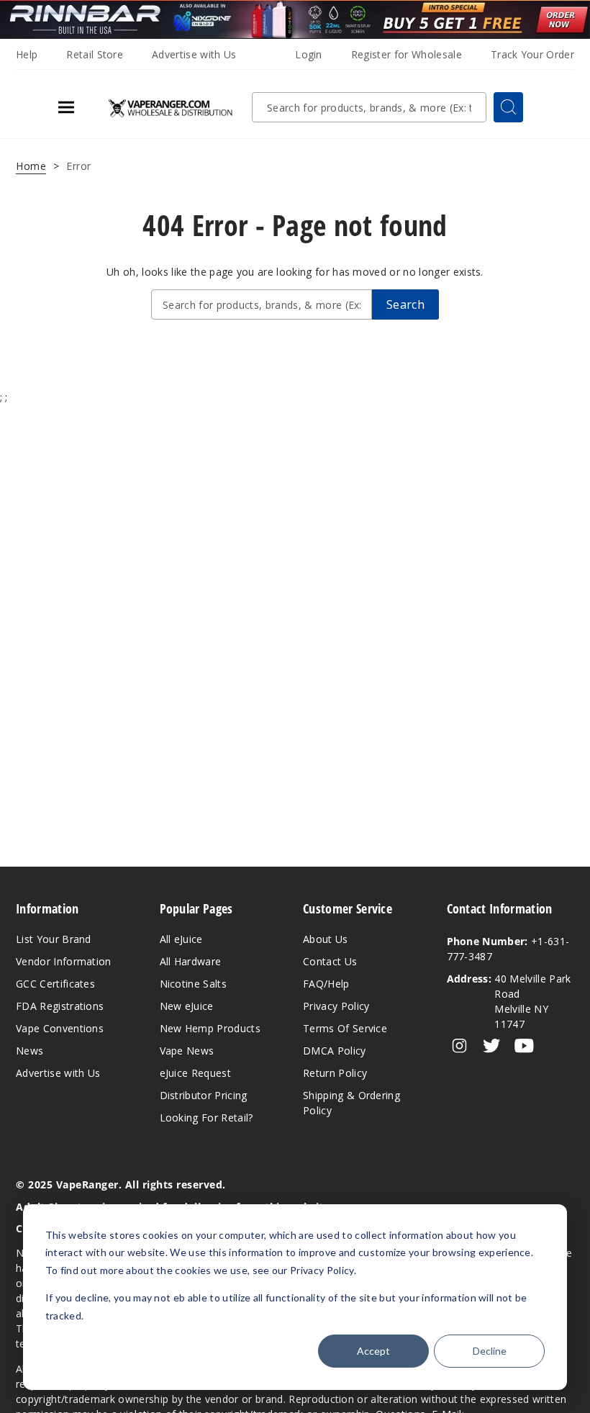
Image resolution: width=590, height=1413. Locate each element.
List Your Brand (53, 939)
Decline (490, 1351)
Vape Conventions (60, 1028)
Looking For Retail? (206, 1117)
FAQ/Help (326, 983)
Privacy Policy (336, 1006)
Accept (373, 1351)
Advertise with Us (194, 54)
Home (31, 166)
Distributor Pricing (204, 1095)
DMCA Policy (334, 1050)
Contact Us (330, 961)
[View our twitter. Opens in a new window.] (491, 1046)
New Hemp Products (210, 1028)
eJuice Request (195, 1073)
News (29, 1050)
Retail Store (94, 54)
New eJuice (187, 1006)
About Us (325, 939)
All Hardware (191, 961)
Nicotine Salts (193, 983)
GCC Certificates (55, 983)
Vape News (187, 1050)
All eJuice (181, 939)
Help (26, 54)
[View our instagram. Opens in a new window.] (459, 1046)
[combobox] (369, 107)
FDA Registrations (60, 1006)
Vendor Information (64, 961)
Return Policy (335, 1073)
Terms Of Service (345, 1028)
